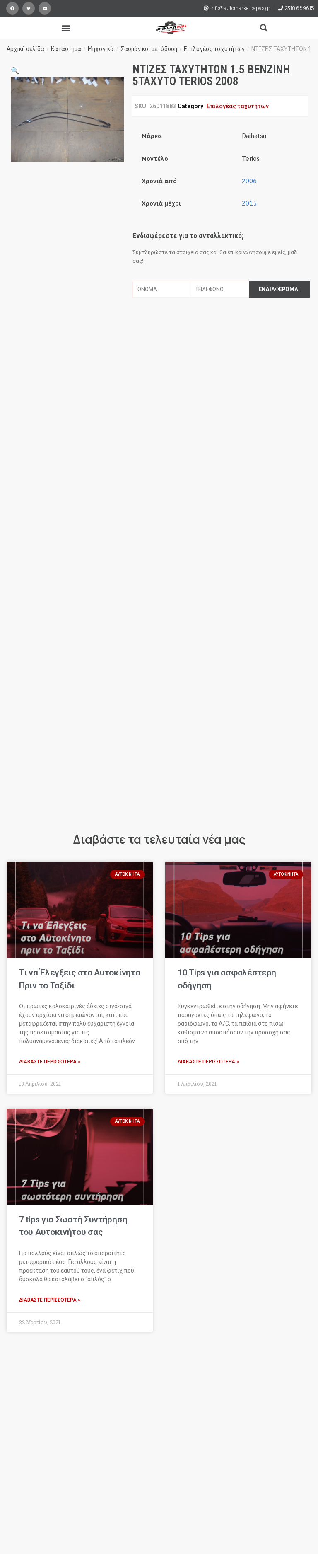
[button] (65, 27)
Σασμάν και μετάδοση (148, 49)
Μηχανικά (101, 49)
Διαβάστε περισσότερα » (49, 1062)
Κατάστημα (66, 49)
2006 (249, 181)
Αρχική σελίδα (25, 49)
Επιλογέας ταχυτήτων (214, 49)
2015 (249, 203)
